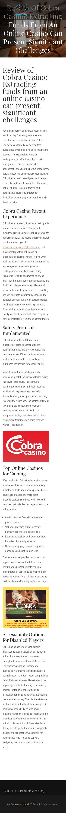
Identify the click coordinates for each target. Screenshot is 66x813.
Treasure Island (20, 804)
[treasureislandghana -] (21, 10)
